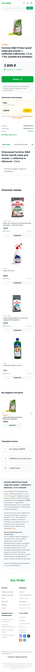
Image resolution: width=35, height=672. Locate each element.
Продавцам (23, 601)
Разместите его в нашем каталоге (23, 116)
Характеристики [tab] (21, 144)
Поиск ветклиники (25, 595)
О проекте (22, 617)
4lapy (14, 528)
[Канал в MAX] (20, 636)
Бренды (4, 605)
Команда (22, 620)
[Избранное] (24, 3)
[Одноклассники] (20, 640)
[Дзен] (28, 636)
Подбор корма (23, 598)
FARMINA (7, 496)
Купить (27, 110)
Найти (30, 8)
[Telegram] (24, 640)
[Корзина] (27, 3)
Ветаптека (5, 601)
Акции (4, 608)
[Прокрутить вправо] (31, 413)
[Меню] (31, 3)
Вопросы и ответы (25, 608)
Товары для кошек (8, 592)
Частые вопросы (24, 623)
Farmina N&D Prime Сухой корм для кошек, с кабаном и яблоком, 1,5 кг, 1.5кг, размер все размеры (12, 419)
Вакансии (22, 627)
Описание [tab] (6, 144)
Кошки (6, 498)
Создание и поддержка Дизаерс (17, 657)
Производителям (24, 605)
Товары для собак (7, 595)
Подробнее (17, 235)
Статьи (21, 592)
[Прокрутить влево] (3, 413)
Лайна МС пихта (8, 271)
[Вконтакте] (24, 636)
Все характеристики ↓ (10, 135)
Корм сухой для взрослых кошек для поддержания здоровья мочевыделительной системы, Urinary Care (16, 320)
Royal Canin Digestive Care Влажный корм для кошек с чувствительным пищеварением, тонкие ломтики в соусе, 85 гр (17, 226)
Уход (3, 598)
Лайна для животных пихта (12, 365)
